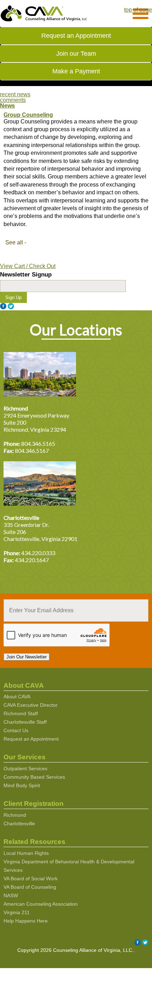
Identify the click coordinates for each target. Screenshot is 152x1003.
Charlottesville (19, 823)
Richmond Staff (21, 713)
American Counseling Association (41, 904)
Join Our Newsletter (26, 656)
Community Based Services (34, 777)
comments (13, 100)
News (7, 106)
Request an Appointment (76, 35)
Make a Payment (76, 71)
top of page (138, 10)
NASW (11, 895)
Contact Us (16, 730)
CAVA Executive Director (31, 705)
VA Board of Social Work (31, 878)
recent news (15, 94)
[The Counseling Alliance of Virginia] (44, 20)
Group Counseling (28, 115)
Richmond (15, 815)
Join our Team (76, 53)
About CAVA (17, 696)
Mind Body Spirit (22, 785)
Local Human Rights (26, 853)
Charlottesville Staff (25, 722)
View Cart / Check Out (27, 266)
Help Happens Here (26, 921)
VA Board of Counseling (30, 887)
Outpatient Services (25, 768)
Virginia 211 (17, 912)
